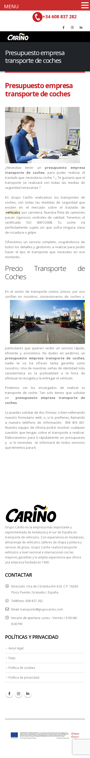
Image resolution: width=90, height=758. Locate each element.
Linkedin (28, 693)
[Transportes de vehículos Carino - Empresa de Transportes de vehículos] (17, 36)
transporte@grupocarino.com (41, 609)
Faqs (12, 658)
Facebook (9, 693)
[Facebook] (63, 27)
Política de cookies (21, 668)
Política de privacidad (23, 677)
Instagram (18, 693)
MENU (11, 6)
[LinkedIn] (81, 27)
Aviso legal (16, 648)
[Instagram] (72, 27)
